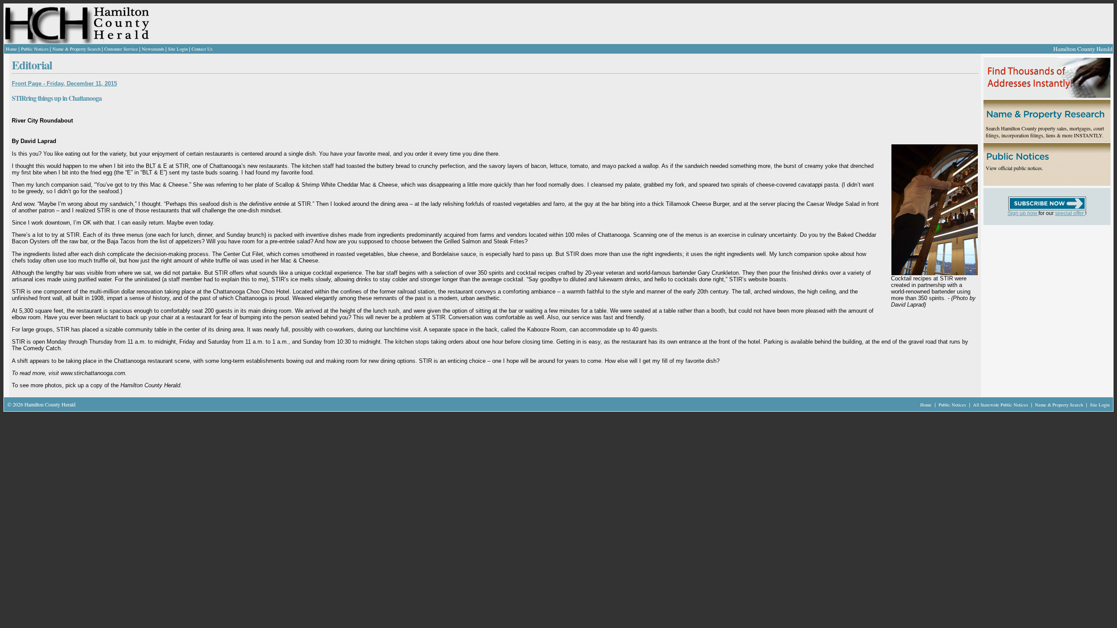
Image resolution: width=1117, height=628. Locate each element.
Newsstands (153, 49)
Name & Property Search (76, 49)
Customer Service (121, 49)
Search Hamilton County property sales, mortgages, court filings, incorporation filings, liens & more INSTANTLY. (1045, 132)
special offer (1070, 213)
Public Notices (34, 49)
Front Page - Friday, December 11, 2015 (64, 83)
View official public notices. (1014, 167)
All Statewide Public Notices (1001, 405)
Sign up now (1022, 213)
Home (11, 49)
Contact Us (202, 49)
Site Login (178, 49)
